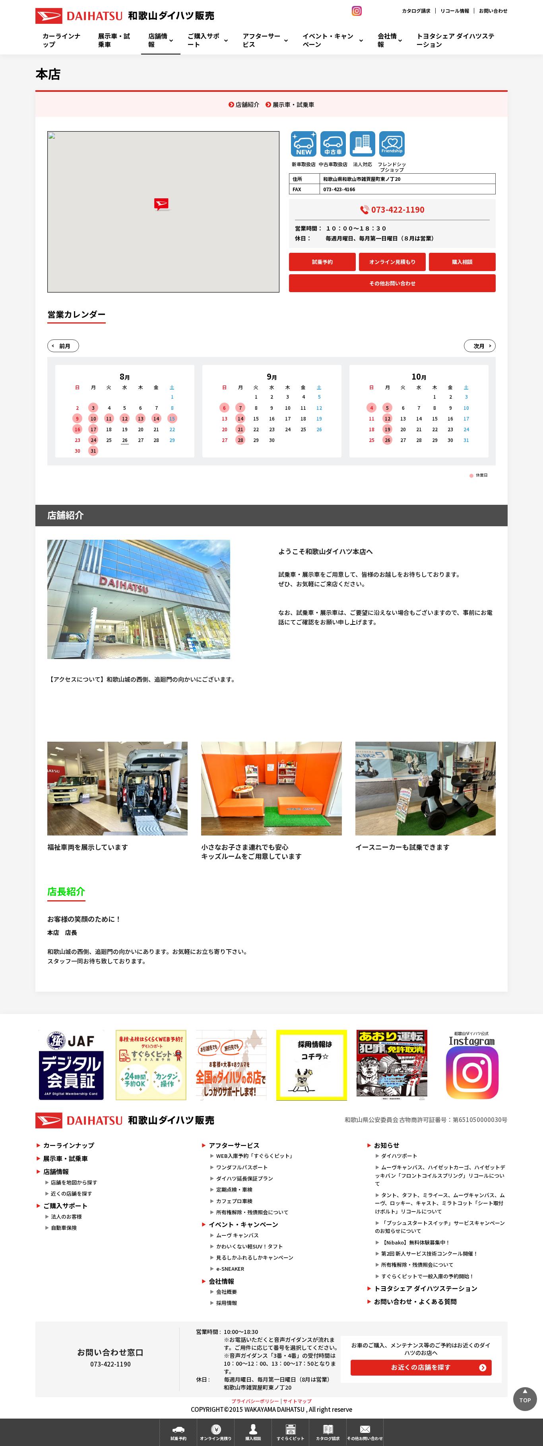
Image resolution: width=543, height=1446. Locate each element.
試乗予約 (322, 262)
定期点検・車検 (234, 1189)
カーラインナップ (62, 40)
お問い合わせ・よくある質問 (415, 1301)
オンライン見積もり (392, 262)
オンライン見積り (216, 1438)
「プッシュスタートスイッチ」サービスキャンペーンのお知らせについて (440, 1227)
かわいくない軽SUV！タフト (249, 1246)
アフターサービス (261, 40)
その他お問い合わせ (392, 283)
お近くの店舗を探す (421, 1367)
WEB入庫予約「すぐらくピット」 (255, 1155)
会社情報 (387, 40)
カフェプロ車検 (234, 1201)
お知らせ (386, 1145)
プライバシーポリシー (255, 1401)
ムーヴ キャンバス (237, 1235)
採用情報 (226, 1302)
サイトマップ (297, 1401)
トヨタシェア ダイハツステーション (456, 40)
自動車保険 (64, 1227)
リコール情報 (454, 10)
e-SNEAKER (230, 1268)
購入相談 (462, 262)
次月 (479, 346)
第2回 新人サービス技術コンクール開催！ (429, 1253)
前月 (64, 346)
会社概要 (226, 1291)
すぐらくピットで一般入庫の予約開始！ (427, 1276)
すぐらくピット (290, 1438)
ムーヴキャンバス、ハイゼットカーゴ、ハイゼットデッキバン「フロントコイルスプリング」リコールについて (440, 1175)
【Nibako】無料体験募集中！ (415, 1242)
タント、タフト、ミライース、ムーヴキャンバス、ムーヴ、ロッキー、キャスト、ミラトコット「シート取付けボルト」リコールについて (440, 1203)
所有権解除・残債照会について (252, 1212)
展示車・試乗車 (114, 40)
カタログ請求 (416, 10)
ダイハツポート (399, 1155)
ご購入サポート (203, 40)
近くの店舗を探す (71, 1193)
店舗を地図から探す (74, 1182)
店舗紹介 (248, 104)
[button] (163, 205)
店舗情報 (157, 40)
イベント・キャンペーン (328, 40)
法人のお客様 (66, 1216)
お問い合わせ (493, 10)
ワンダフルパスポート (242, 1167)
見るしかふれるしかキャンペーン (254, 1257)
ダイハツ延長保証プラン (244, 1178)
